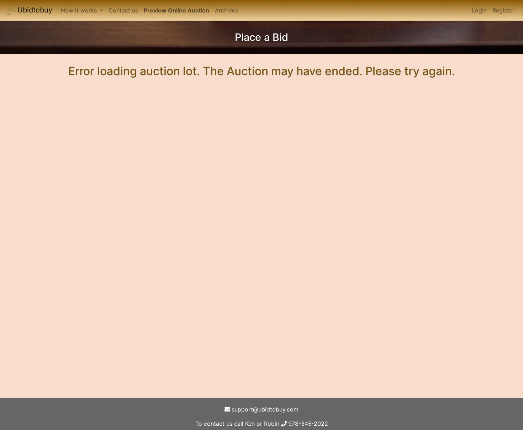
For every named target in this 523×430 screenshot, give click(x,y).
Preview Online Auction (176, 10)
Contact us (123, 10)
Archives (226, 10)
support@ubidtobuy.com (265, 409)
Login (479, 10)
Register (503, 10)
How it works (80, 10)
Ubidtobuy (34, 10)
